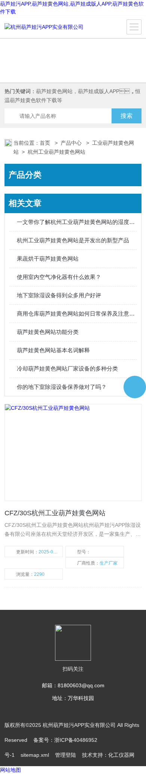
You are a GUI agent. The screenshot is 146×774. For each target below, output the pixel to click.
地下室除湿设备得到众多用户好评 (59, 295)
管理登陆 (65, 755)
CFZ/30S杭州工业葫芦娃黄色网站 (55, 513)
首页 (46, 143)
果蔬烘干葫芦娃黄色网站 (48, 258)
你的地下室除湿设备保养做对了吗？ (62, 387)
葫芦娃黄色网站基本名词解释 (53, 350)
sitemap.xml (35, 755)
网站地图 (10, 770)
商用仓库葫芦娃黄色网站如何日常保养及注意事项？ (77, 313)
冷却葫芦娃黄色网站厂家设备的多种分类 (67, 368)
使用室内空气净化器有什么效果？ (59, 277)
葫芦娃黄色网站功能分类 (48, 332)
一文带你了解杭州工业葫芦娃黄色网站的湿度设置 (77, 222)
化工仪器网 (121, 755)
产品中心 (72, 143)
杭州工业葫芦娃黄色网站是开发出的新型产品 (73, 240)
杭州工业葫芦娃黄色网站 (56, 152)
